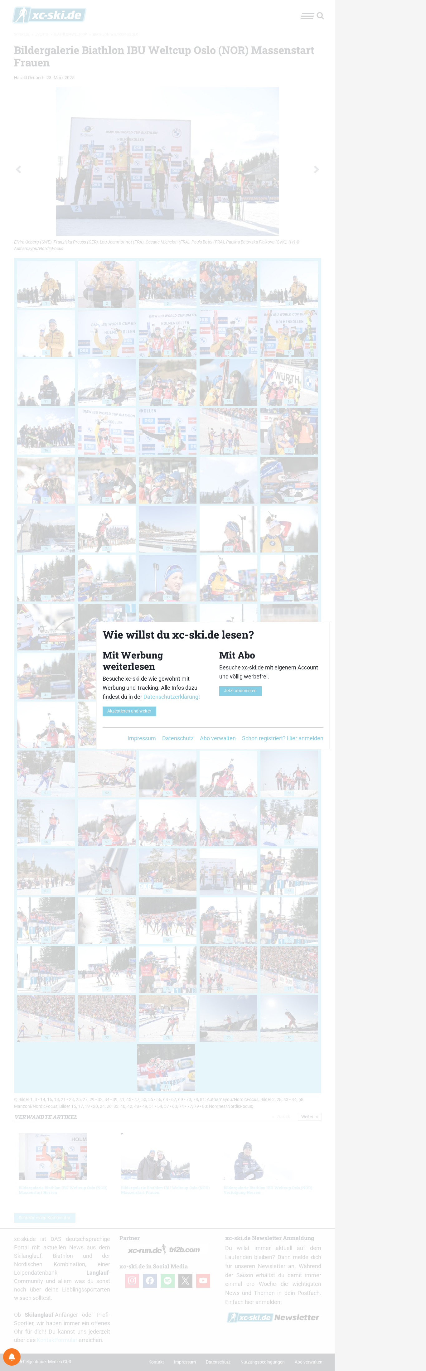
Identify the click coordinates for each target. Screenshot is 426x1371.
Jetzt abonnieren (240, 690)
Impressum (142, 738)
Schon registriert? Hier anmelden (282, 738)
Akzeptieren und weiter (129, 711)
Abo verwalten (218, 738)
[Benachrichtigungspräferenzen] (12, 1357)
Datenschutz (178, 738)
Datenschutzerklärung (170, 696)
